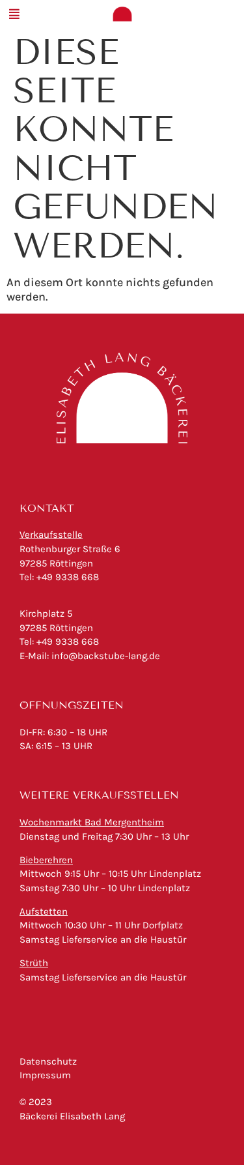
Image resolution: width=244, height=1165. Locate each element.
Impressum (45, 1075)
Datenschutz (48, 1061)
